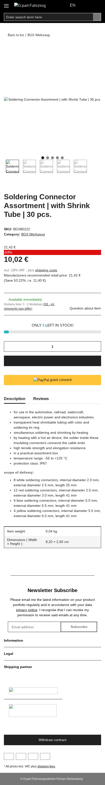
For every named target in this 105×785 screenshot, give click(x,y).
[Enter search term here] (97, 17)
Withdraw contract (52, 740)
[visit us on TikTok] (45, 756)
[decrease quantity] (9, 346)
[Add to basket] (8, 48)
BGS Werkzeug (33, 234)
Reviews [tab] (41, 399)
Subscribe (79, 627)
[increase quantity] (95, 346)
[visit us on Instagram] (33, 756)
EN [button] (72, 5)
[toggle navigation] (6, 4)
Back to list (16, 35)
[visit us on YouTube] (21, 756)
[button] (87, 5)
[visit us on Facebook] (9, 756)
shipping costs (46, 270)
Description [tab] (14, 399)
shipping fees (46, 766)
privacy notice (26, 610)
